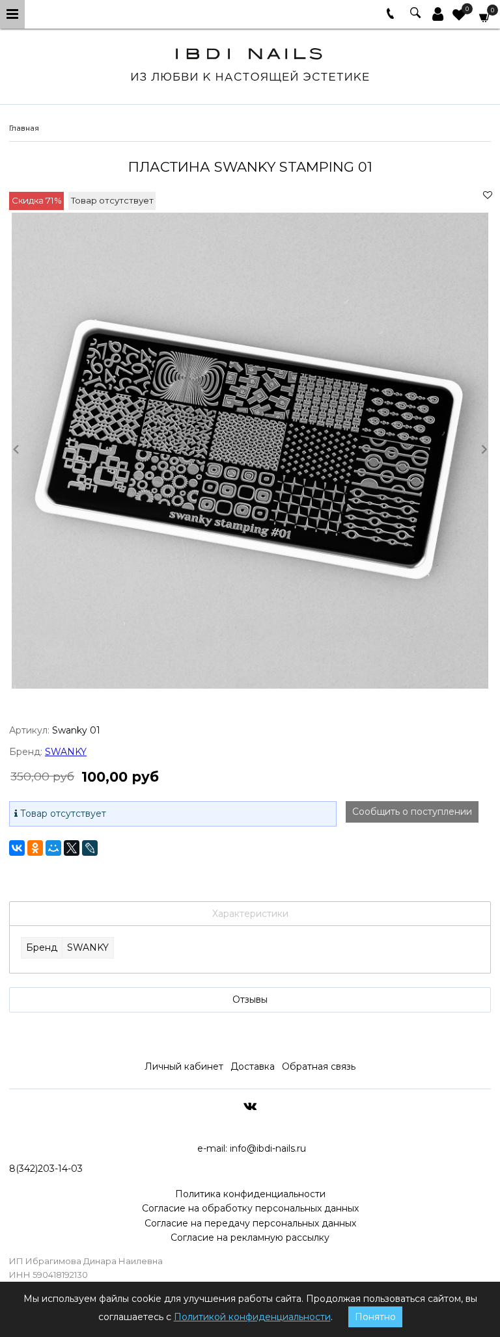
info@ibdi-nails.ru (268, 1148)
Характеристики (250, 914)
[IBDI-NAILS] (249, 63)
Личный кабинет (184, 1066)
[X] (71, 848)
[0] (458, 16)
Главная (24, 128)
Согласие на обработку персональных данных (250, 1208)
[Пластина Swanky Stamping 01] (250, 451)
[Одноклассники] (35, 848)
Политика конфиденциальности (250, 1194)
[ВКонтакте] (17, 848)
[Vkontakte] (250, 1105)
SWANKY (66, 752)
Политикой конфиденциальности (252, 1317)
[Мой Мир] (53, 848)
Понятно (375, 1317)
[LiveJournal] (90, 848)
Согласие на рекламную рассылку (250, 1237)
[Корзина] (485, 16)
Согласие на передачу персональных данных (250, 1223)
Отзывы (250, 999)
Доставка (252, 1066)
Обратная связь (318, 1066)
